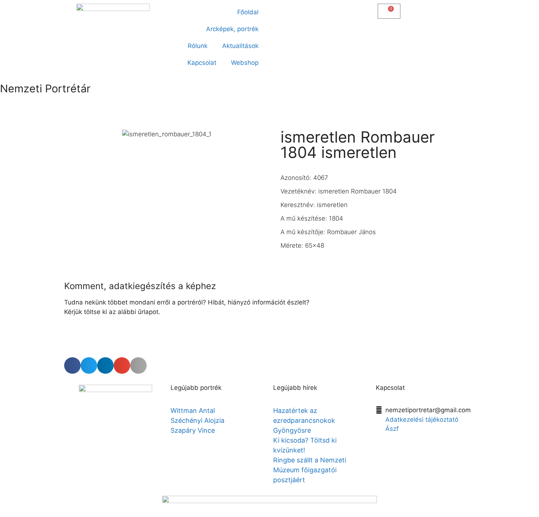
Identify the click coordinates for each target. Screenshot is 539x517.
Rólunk (198, 45)
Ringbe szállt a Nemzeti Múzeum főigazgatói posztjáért (309, 470)
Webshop (244, 62)
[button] (279, 10)
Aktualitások (240, 45)
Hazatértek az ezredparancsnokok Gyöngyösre (304, 420)
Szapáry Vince (192, 430)
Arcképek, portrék (232, 29)
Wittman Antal (193, 410)
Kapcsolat (201, 62)
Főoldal (247, 12)
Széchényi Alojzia (197, 420)
